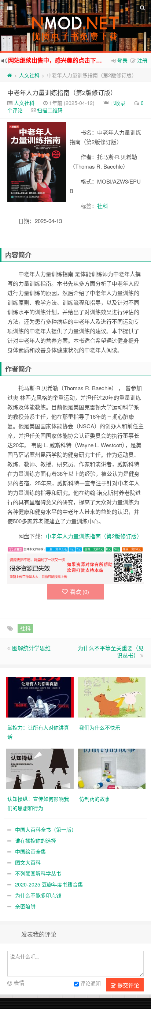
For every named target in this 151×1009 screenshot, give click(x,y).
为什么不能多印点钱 (38, 895)
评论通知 (90, 983)
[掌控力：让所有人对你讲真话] (40, 696)
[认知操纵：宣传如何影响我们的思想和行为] (40, 767)
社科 (102, 206)
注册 (142, 60)
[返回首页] (9, 75)
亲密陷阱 (25, 906)
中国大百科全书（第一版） (46, 829)
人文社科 (29, 75)
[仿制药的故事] (111, 767)
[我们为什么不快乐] (111, 696)
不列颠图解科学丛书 (38, 873)
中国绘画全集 (30, 851)
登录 (122, 60)
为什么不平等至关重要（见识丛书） (111, 651)
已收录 (117, 102)
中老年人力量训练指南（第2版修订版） (62, 92)
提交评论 (127, 985)
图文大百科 (28, 862)
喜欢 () (79, 591)
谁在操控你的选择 (35, 840)
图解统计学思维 (31, 648)
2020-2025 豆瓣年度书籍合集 (49, 884)
